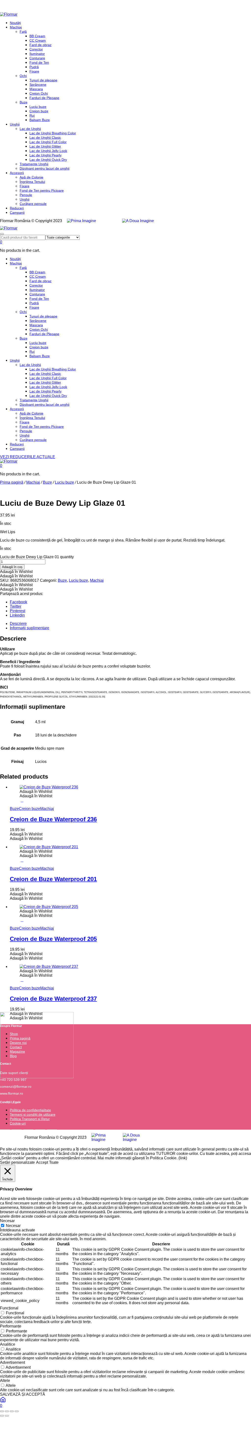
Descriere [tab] (18, 623)
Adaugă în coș (12, 567)
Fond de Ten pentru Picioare (42, 190)
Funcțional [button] (9, 1308)
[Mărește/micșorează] (2, 1411)
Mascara (36, 89)
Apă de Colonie (31, 177)
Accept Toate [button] (47, 1162)
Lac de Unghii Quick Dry (48, 160)
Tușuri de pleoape (43, 80)
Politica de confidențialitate (30, 1110)
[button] (16, 571)
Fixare (34, 71)
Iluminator (37, 54)
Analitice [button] (7, 1344)
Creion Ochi (38, 93)
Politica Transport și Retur (30, 1119)
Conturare (37, 58)
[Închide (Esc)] (17, 1411)
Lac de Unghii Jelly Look (48, 151)
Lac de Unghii (30, 129)
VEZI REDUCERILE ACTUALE (27, 457)
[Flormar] (8, 14)
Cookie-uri (18, 1123)
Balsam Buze (39, 120)
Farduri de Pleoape (44, 98)
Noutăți (15, 23)
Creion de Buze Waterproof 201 (53, 879)
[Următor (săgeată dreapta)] (7, 1415)
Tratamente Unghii (34, 164)
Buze (23, 102)
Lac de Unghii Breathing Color (52, 133)
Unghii (15, 124)
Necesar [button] (7, 1221)
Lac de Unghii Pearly (45, 155)
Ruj (32, 115)
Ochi (23, 76)
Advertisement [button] (12, 1362)
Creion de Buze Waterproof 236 (53, 819)
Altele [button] (5, 1380)
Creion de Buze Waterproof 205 (53, 939)
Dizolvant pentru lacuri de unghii (44, 168)
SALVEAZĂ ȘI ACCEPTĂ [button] (22, 1394)
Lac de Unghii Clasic (45, 137)
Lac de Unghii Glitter (45, 146)
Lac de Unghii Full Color (48, 142)
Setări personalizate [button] (17, 1162)
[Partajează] (12, 1411)
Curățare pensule (33, 204)
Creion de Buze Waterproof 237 (53, 998)
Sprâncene (37, 85)
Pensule (26, 195)
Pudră (34, 67)
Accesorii (17, 173)
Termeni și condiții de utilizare (32, 1114)
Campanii (17, 213)
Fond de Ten (39, 62)
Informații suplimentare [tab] (29, 628)
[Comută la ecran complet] (7, 1411)
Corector (36, 49)
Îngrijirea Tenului (32, 182)
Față (23, 32)
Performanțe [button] (10, 1326)
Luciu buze (37, 107)
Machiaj (16, 27)
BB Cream (37, 36)
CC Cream (37, 40)
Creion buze (38, 111)
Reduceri (17, 208)
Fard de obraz (40, 45)
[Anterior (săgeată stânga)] (2, 1415)
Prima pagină (11, 482)
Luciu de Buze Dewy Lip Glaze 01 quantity (37, 557)
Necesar (13, 1226)
